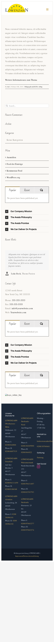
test (8, 87)
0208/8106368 (11, 489)
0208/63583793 (27, 492)
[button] (27, 211)
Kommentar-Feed (14, 170)
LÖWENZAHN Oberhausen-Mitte (11, 423)
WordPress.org (13, 177)
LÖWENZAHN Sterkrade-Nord (27, 421)
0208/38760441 (43, 446)
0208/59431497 (27, 483)
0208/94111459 (11, 482)
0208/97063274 (27, 530)
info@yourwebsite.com (22, 308)
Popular (12, 190)
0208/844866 (10, 444)
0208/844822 (26, 452)
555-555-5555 (18, 300)
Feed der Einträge (15, 164)
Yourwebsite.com (18, 312)
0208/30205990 (27, 446)
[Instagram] (38, 466)
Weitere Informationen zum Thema (21, 79)
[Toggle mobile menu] (47, 9)
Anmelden (11, 157)
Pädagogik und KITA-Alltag (33, 87)
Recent (27, 190)
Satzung (40, 457)
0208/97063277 (27, 523)
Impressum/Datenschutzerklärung (27, 556)
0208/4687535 (11, 451)
